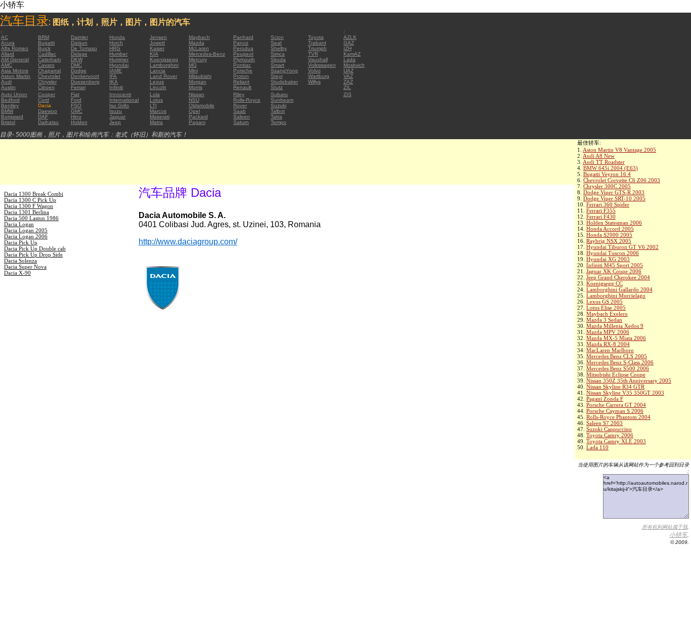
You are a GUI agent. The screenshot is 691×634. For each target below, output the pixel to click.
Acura (8, 43)
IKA (113, 81)
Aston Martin (15, 76)
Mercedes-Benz (207, 54)
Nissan (196, 94)
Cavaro (46, 65)
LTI (153, 105)
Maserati (159, 116)
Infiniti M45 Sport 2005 (614, 265)
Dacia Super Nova (25, 267)
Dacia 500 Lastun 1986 (31, 218)
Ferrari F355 (601, 210)
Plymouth (244, 59)
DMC (76, 65)
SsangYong (284, 70)
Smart (277, 65)
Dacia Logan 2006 (26, 236)
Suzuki (278, 105)
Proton (241, 76)
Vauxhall (318, 59)
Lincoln (158, 87)
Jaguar (117, 116)
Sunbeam (282, 100)
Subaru (279, 94)
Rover (240, 105)
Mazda (196, 43)
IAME (115, 70)
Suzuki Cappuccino (609, 429)
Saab (239, 111)
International (124, 100)
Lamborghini (164, 65)
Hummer (118, 59)
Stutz (277, 87)
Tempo (278, 122)
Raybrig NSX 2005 (608, 241)
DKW (76, 59)
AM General (15, 59)
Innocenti (120, 94)
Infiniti (116, 87)
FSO (76, 105)
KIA (154, 54)
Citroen (46, 87)
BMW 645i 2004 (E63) (610, 168)
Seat (276, 43)
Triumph (317, 48)
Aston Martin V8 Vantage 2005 (619, 150)
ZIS (347, 94)
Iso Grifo (119, 105)
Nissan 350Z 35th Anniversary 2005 (628, 380)
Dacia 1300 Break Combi (33, 194)
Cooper (46, 94)
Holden (79, 122)
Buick (44, 48)
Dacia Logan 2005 (26, 230)
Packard (198, 116)
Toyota (316, 37)
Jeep (115, 122)
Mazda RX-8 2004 (608, 344)
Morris (195, 87)
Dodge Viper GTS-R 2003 (613, 192)
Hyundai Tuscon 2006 (612, 253)
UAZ (348, 70)
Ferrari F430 (601, 217)
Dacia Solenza (20, 261)
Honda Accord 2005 (610, 229)
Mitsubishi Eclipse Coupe (615, 374)
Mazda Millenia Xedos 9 (614, 326)
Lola (155, 94)
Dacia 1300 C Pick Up (30, 200)
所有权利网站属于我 (664, 527)
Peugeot (243, 54)
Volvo (314, 70)
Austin (8, 87)
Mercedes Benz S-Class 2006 (620, 362)
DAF (43, 116)
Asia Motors (14, 70)
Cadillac (47, 54)
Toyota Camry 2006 (609, 435)
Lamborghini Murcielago (615, 295)
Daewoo (47, 111)
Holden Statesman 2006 (614, 223)
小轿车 (678, 534)
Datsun (79, 43)
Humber (118, 54)
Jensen (158, 37)
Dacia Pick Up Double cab (35, 248)
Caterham (49, 59)
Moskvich (354, 65)
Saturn (241, 122)
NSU (194, 100)
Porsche (242, 70)
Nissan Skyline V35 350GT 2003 (625, 393)
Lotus (156, 100)
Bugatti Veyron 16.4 (607, 174)
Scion (277, 37)
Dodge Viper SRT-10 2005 (614, 198)
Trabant (317, 43)
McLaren (199, 48)
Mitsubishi (200, 76)
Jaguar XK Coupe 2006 (613, 271)
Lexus (157, 81)
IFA (113, 76)
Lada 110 (597, 447)
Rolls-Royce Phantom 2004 (618, 417)
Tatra (276, 116)
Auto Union (14, 94)
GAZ (348, 43)
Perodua (243, 48)
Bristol (8, 122)
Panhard (243, 37)
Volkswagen (322, 65)
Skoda (278, 59)
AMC (6, 65)
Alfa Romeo (14, 48)
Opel (194, 111)
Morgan (197, 81)
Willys (314, 81)
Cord (43, 100)
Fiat (75, 94)
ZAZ (348, 81)
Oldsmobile (201, 105)
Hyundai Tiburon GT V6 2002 (622, 247)
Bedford (10, 100)
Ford (76, 100)
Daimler (79, 37)
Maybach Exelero (607, 314)
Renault (242, 87)
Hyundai (118, 65)
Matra (156, 122)
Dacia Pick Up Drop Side (33, 254)
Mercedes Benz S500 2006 (617, 368)
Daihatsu (48, 122)
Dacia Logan (19, 224)
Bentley (10, 105)
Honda (117, 37)
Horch (116, 43)
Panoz (240, 43)
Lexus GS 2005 (604, 302)
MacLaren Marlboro (610, 350)
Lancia (157, 70)
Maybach (199, 37)
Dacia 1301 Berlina (26, 212)
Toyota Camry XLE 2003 (616, 441)
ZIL (347, 87)
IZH (347, 48)
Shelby (279, 48)
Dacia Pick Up (20, 242)
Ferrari (78, 87)
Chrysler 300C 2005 (607, 186)
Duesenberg (85, 81)
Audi (6, 81)
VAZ (348, 76)
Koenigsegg (164, 59)
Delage (79, 54)
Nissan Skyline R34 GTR (615, 387)
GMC (76, 111)
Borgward (12, 116)
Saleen (241, 116)
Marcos (158, 111)
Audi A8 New (599, 156)
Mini (193, 70)
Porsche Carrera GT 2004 (616, 405)
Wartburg (318, 76)
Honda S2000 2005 (609, 235)
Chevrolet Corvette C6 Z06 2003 (621, 180)
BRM (43, 37)
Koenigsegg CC (604, 283)
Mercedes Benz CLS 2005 (616, 356)
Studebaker (284, 81)
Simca (278, 54)
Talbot (278, 111)
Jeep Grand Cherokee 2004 (618, 277)
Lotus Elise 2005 (606, 308)
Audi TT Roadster (604, 162)
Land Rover (163, 76)
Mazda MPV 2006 (607, 332)
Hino (76, 116)
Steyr (277, 76)
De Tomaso (84, 48)
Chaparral (49, 70)
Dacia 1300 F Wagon (28, 206)
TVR (313, 54)
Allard (7, 54)
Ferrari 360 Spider (607, 204)
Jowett (157, 43)
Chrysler (47, 81)
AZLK (350, 37)
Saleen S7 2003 (604, 423)
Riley (238, 94)
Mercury (198, 59)
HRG (114, 48)
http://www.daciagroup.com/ (188, 241)
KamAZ (352, 54)
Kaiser (157, 48)
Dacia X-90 (17, 273)
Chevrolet (49, 76)
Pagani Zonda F (604, 399)
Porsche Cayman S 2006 (614, 411)
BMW (7, 111)
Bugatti (46, 43)
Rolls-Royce (247, 100)
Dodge (79, 70)
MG (193, 65)
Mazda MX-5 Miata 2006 (616, 338)
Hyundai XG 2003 (608, 259)
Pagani (197, 122)
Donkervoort (85, 76)
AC (4, 37)
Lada (349, 59)
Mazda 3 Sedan (604, 320)
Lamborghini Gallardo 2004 (619, 289)
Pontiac (242, 65)
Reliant (241, 81)
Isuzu (115, 111)
